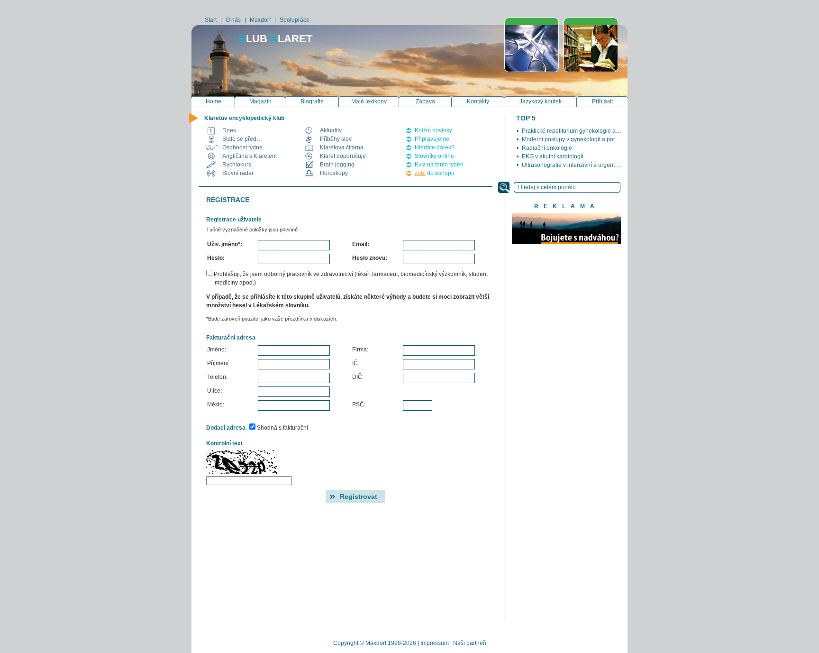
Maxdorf (260, 20)
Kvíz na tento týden (439, 164)
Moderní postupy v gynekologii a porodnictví (578, 139)
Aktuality (331, 130)
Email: (360, 244)
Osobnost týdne (242, 147)
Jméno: (216, 349)
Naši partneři (469, 643)
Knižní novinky (433, 130)
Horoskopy (334, 173)
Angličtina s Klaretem (249, 156)
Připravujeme (432, 139)
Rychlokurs (236, 164)
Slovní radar (238, 173)
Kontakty (478, 101)
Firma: (360, 349)
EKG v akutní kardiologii (552, 156)
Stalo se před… (242, 139)
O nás (233, 20)
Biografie (312, 101)
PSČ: (358, 404)
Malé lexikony (369, 101)
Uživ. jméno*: (224, 244)
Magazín (260, 101)
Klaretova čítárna (342, 147)
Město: (215, 404)
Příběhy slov (336, 139)
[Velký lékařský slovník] (531, 45)
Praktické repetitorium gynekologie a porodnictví (584, 131)
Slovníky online (434, 156)
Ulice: (214, 390)
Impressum (434, 643)
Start (211, 20)
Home (213, 101)
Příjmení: (218, 363)
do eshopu (435, 173)
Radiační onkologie (547, 148)
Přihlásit (602, 101)
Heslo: (216, 258)
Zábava (425, 101)
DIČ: (358, 377)
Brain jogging (337, 164)
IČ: (355, 363)
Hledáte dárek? (435, 147)
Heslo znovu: (369, 258)
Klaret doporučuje (343, 156)
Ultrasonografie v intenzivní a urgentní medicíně (583, 165)
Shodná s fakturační (281, 427)
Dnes (229, 130)
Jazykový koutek (540, 101)
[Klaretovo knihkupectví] (591, 45)
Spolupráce (294, 20)
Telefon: (217, 377)
